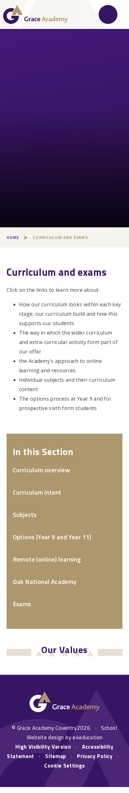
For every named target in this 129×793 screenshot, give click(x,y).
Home (13, 237)
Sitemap (55, 756)
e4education (87, 737)
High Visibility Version (43, 747)
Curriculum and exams (60, 237)
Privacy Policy (95, 756)
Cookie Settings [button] (64, 766)
